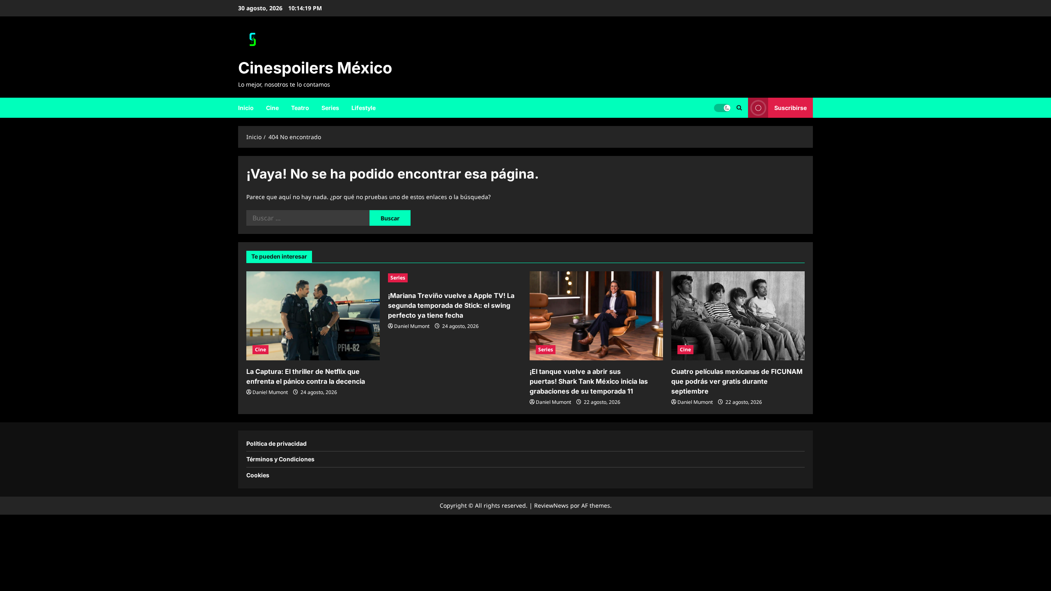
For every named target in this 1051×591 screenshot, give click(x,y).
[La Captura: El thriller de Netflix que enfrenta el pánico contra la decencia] (313, 315)
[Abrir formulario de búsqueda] (739, 108)
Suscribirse (790, 107)
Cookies (257, 475)
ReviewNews (551, 505)
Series (330, 107)
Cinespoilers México (315, 67)
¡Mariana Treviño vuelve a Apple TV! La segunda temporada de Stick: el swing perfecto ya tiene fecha (451, 305)
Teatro (300, 107)
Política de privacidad (276, 443)
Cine (272, 107)
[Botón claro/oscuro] (722, 107)
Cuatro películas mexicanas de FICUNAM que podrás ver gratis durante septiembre (737, 381)
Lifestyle (363, 107)
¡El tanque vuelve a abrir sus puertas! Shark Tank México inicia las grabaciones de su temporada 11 (589, 381)
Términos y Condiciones (280, 459)
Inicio (246, 107)
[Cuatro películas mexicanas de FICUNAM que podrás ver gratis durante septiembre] (738, 315)
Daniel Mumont (270, 392)
